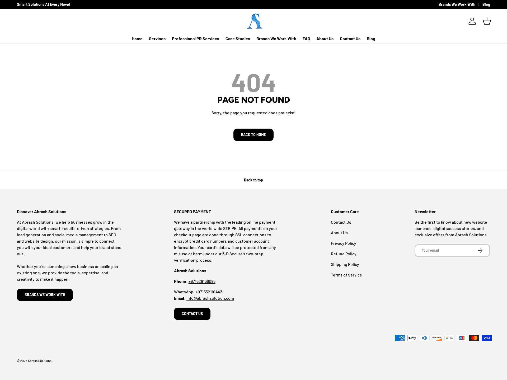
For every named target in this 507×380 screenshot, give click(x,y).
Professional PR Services (195, 38)
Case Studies (238, 38)
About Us (325, 38)
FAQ (306, 38)
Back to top (253, 180)
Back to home (253, 134)
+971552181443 (209, 291)
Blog (486, 4)
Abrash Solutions (39, 361)
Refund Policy (343, 253)
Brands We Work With (457, 4)
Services (157, 38)
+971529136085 (202, 281)
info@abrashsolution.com (210, 298)
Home (137, 38)
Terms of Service (346, 274)
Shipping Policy (345, 264)
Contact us (192, 313)
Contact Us (350, 38)
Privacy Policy (343, 243)
